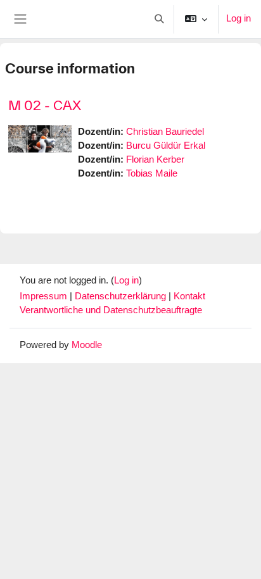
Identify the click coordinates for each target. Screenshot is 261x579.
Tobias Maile (151, 173)
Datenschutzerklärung (122, 296)
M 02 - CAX (44, 105)
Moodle (87, 345)
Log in (238, 18)
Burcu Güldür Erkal (165, 145)
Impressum (45, 296)
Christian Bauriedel (165, 132)
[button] (159, 19)
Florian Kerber (155, 159)
